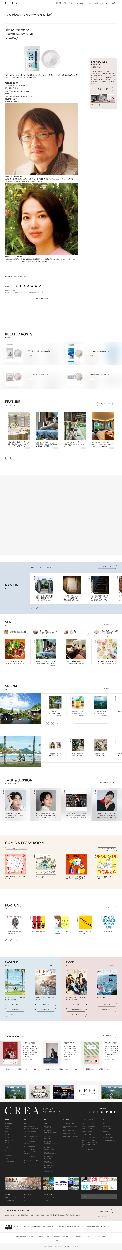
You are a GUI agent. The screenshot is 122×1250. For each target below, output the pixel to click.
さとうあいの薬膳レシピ (30, 1146)
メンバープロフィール (49, 1197)
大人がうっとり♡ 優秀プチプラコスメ (31, 1157)
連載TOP (26, 1123)
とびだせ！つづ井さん (87, 1131)
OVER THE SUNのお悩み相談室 (70, 1136)
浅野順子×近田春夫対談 (68, 1130)
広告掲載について (67, 1236)
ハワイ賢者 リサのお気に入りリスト (31, 1132)
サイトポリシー (89, 1236)
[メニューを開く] (113, 3)
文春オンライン (67, 1246)
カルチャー (7, 1134)
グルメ (8, 280)
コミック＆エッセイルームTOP (106, 849)
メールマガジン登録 (102, 1211)
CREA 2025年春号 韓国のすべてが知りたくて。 (50, 1153)
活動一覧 (46, 1200)
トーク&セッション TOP (107, 782)
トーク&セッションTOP (68, 1123)
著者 (25, 1200)
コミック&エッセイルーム (96, 3)
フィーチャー (8, 1153)
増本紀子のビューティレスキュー (31, 1161)
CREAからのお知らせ (10, 1161)
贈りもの (7, 1126)
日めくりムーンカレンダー (107, 1137)
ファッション (8, 1143)
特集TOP (46, 1123)
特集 (70, 3)
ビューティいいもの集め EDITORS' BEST (30, 1152)
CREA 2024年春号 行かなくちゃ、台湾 (48, 1170)
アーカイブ (7, 1150)
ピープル (26, 1197)
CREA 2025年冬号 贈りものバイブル (48, 1157)
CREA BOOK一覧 (107, 1036)
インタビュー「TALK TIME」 (89, 1137)
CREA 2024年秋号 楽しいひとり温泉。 (48, 1162)
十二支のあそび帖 (86, 1134)
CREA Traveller (48, 1246)
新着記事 (58, 3)
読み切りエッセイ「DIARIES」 (89, 1129)
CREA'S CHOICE (9, 1156)
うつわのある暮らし (29, 1149)
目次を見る (15, 1004)
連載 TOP (106, 624)
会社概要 (31, 1236)
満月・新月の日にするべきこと (108, 1140)
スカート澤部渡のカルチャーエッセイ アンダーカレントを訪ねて (89, 1144)
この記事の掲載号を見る (41, 298)
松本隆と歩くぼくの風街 (69, 1133)
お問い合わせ (41, 1236)
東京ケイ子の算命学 (106, 1134)
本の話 (76, 1246)
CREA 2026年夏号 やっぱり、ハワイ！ (48, 1127)
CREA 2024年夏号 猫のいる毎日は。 (48, 1166)
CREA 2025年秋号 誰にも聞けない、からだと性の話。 (51, 1143)
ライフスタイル (9, 1137)
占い (107, 3)
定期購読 (78, 1236)
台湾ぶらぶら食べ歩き (29, 1126)
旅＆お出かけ (8, 1129)
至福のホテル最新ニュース (30, 1139)
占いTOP (106, 907)
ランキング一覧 (106, 566)
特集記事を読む (15, 1009)
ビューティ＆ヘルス (10, 1140)
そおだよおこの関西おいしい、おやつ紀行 (31, 1142)
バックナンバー (49, 965)
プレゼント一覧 (95, 105)
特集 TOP (106, 688)
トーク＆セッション (80, 3)
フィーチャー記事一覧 (107, 404)
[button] (7, 458)
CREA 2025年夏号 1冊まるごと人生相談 (49, 1148)
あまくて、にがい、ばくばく (89, 1140)
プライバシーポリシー (100, 1236)
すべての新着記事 (9, 1123)
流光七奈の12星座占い (106, 1129)
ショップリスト (15, 1015)
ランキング (7, 1147)
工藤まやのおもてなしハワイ (31, 1136)
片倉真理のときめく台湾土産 (31, 1129)
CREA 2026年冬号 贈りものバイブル (48, 1137)
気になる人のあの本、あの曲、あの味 (70, 1127)
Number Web (58, 1246)
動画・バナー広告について (53, 1236)
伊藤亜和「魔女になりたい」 (89, 1126)
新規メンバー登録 (103, 89)
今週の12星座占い (105, 1131)
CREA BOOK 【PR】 (10, 1200)
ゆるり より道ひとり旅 (87, 1149)
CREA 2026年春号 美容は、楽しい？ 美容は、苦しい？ (51, 1132)
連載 (65, 3)
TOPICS (7, 1158)
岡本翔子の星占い (105, 1126)
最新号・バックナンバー (11, 1197)
